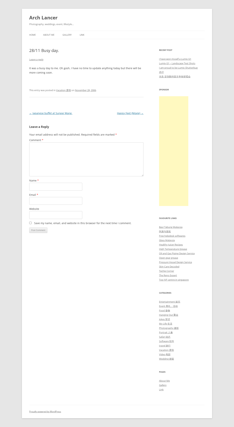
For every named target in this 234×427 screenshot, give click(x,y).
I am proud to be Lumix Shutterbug (178, 67)
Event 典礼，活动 (168, 306)
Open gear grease (168, 257)
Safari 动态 (164, 336)
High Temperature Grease (173, 249)
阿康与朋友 (165, 231)
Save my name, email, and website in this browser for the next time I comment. (82, 223)
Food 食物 (164, 310)
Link (82, 34)
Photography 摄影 (169, 328)
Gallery (67, 34)
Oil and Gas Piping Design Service (177, 253)
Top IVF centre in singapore (174, 279)
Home (32, 34)
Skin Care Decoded (169, 266)
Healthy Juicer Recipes (171, 244)
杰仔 (161, 72)
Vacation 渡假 (63, 90)
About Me (48, 34)
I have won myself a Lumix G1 (175, 59)
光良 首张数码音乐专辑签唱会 (174, 76)
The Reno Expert (168, 275)
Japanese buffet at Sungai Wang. (50, 113)
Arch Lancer (43, 17)
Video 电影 (165, 354)
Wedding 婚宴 (166, 358)
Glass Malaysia (167, 240)
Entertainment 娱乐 (169, 301)
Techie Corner (166, 271)
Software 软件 (166, 341)
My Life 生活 (165, 323)
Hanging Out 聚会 (168, 314)
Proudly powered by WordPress (45, 411)
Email (33, 194)
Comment (36, 140)
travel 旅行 (165, 345)
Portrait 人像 (166, 332)
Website (34, 209)
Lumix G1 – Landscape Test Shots (177, 63)
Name (34, 180)
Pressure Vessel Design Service (175, 262)
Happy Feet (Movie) (130, 113)
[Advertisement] (173, 151)
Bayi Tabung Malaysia (170, 227)
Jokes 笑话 (164, 319)
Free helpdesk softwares (172, 235)
